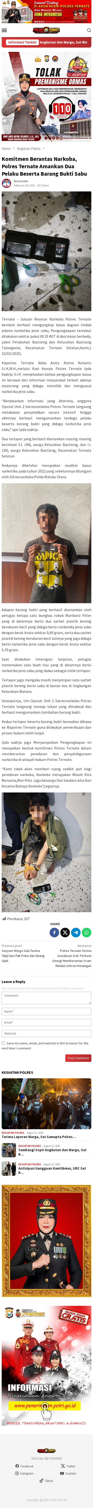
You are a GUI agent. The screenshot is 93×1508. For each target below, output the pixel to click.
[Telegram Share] (76, 932)
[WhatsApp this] (86, 932)
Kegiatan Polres (13, 1132)
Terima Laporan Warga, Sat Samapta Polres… (39, 1137)
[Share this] (54, 932)
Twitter (70, 1466)
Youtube (70, 1473)
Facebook (27, 1466)
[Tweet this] (65, 932)
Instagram (26, 1473)
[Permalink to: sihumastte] (6, 183)
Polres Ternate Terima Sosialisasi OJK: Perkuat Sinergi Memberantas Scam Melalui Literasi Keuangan (71, 956)
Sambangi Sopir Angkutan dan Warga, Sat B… (52, 1152)
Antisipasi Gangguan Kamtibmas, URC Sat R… (52, 1170)
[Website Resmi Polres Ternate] (47, 29)
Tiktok (49, 1481)
